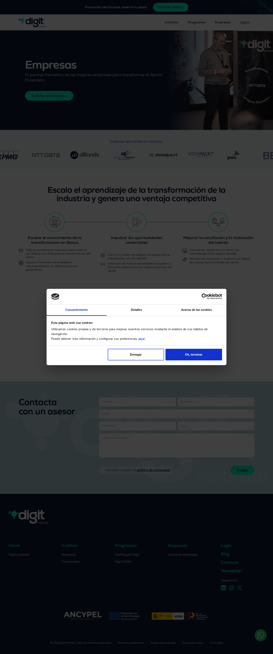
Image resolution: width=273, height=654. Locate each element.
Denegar (136, 354)
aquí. (142, 338)
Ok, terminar (193, 354)
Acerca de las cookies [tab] (196, 309)
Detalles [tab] (136, 309)
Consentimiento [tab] (76, 309)
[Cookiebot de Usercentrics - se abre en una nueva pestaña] (204, 297)
